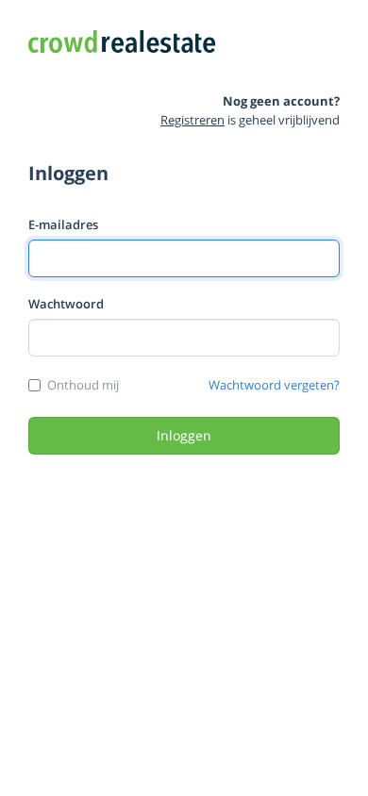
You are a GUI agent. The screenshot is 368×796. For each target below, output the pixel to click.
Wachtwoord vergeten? (274, 384)
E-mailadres (63, 224)
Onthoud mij (83, 384)
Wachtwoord (66, 303)
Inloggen (184, 435)
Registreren (192, 119)
